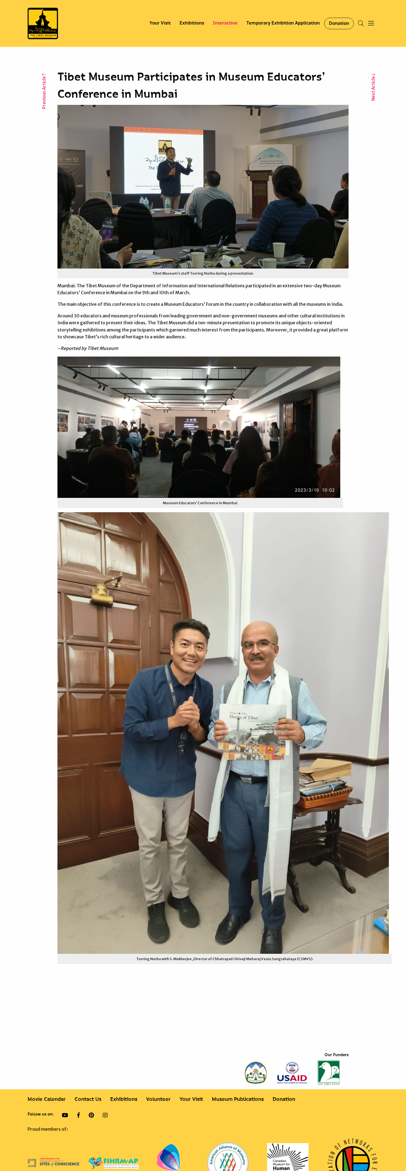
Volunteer (158, 1099)
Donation (339, 23)
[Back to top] (388, 1148)
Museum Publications (238, 1099)
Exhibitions (192, 23)
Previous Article (44, 92)
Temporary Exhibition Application (283, 23)
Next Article (373, 88)
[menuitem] (160, 23)
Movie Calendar (47, 1099)
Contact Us (88, 1099)
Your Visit (160, 23)
